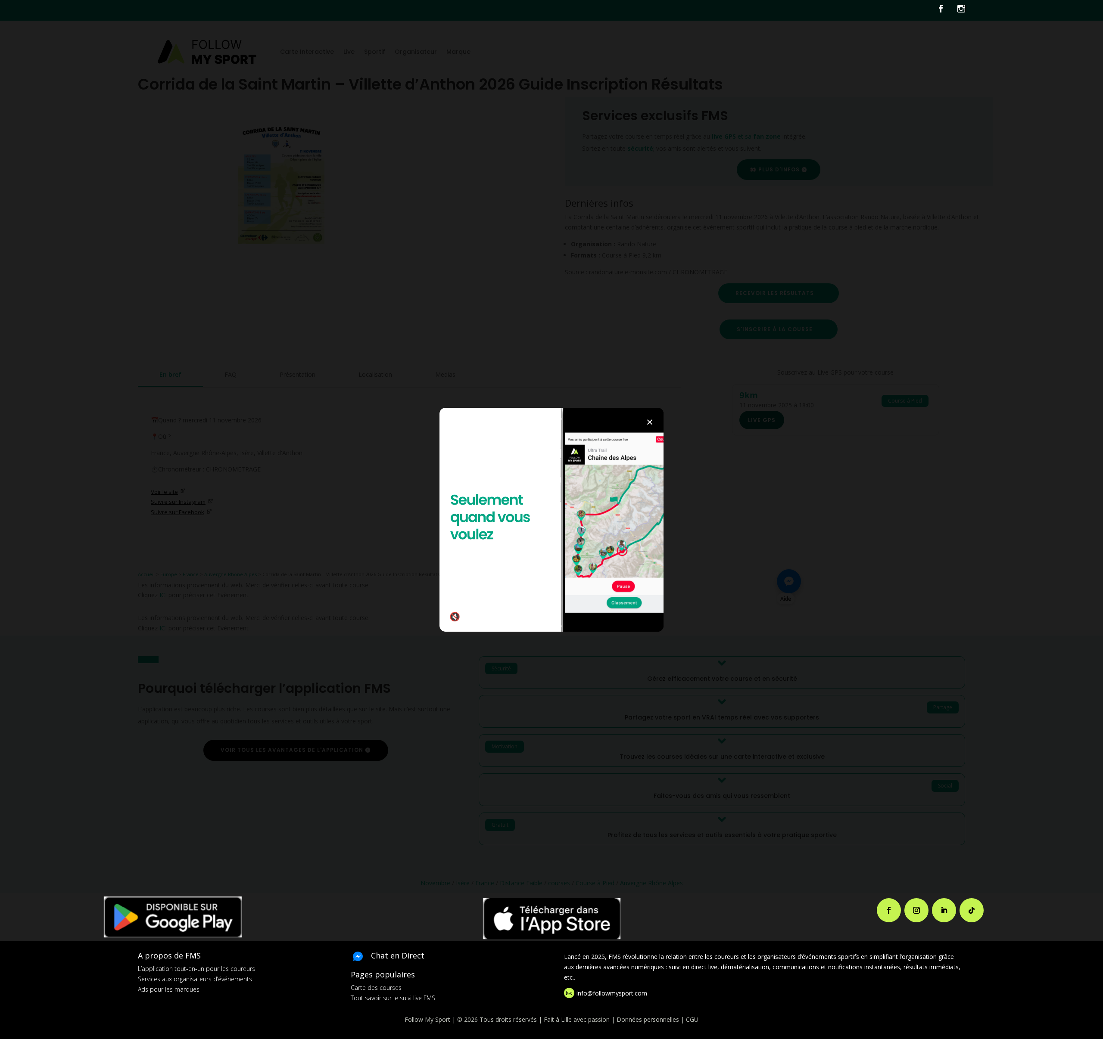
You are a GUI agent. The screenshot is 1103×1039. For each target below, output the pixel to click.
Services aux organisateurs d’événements (195, 979)
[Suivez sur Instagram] (916, 910)
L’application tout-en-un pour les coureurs (196, 969)
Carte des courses (376, 987)
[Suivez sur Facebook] (889, 910)
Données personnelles (648, 1019)
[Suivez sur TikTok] (972, 910)
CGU (692, 1019)
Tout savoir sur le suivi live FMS (393, 998)
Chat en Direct (397, 955)
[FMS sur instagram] (961, 10)
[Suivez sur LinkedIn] (944, 910)
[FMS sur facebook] (947, 10)
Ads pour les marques (168, 989)
